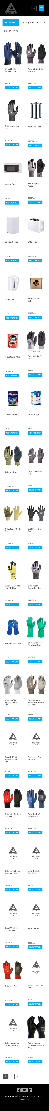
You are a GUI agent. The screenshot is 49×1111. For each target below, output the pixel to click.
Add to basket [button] (35, 145)
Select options (12, 88)
